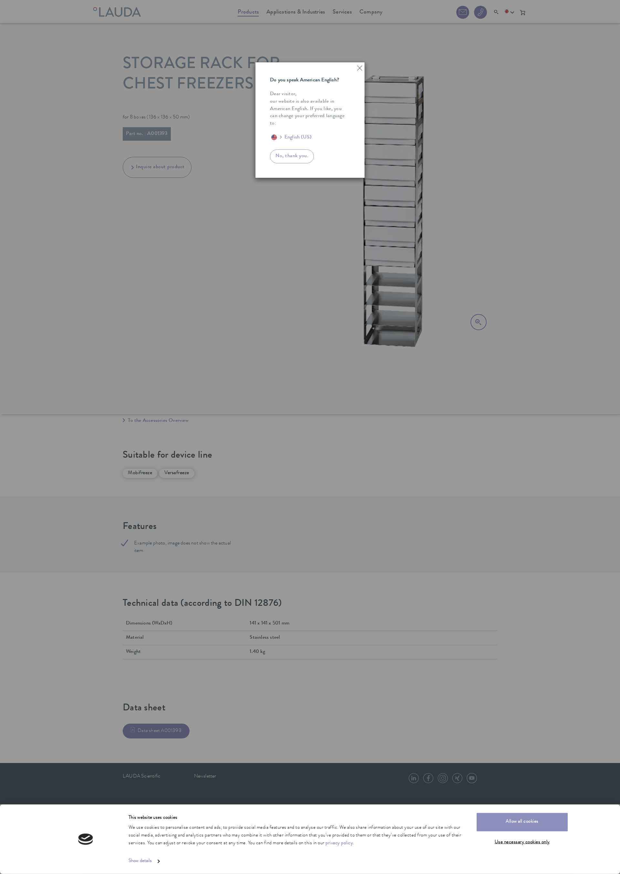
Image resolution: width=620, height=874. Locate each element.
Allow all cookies (522, 821)
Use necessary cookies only (522, 842)
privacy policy (339, 843)
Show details (140, 861)
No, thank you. (291, 156)
